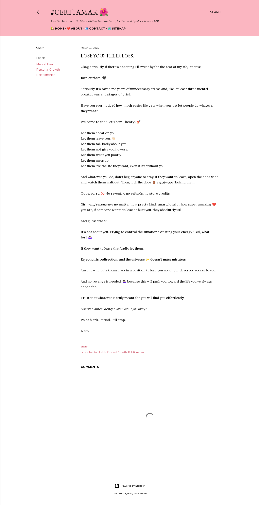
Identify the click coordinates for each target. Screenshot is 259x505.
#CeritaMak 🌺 (79, 12)
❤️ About (75, 28)
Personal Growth (48, 69)
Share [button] (40, 48)
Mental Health (46, 64)
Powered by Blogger (133, 485)
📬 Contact (95, 28)
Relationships (45, 75)
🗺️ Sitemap (117, 28)
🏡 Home (57, 28)
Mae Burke (140, 493)
